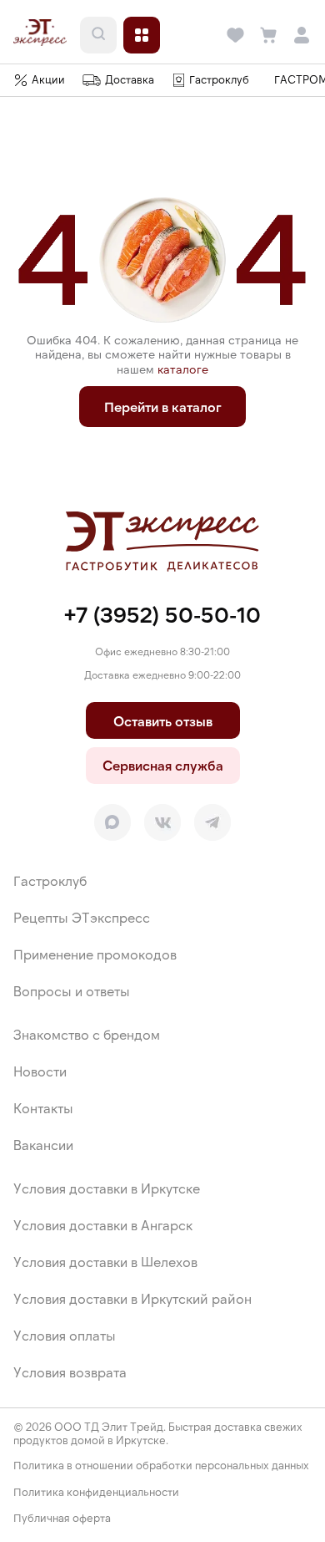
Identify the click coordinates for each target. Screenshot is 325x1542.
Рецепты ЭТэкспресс (81, 917)
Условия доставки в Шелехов (105, 1262)
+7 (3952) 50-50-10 (162, 614)
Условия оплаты (64, 1335)
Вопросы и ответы (71, 991)
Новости (40, 1071)
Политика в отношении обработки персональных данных (161, 1465)
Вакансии (43, 1145)
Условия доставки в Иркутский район (132, 1298)
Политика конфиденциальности (96, 1492)
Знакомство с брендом (86, 1034)
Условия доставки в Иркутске (106, 1188)
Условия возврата (70, 1372)
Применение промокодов (95, 954)
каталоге (183, 369)
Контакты (43, 1108)
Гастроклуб (50, 880)
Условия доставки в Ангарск (102, 1225)
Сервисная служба (162, 765)
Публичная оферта (62, 1518)
